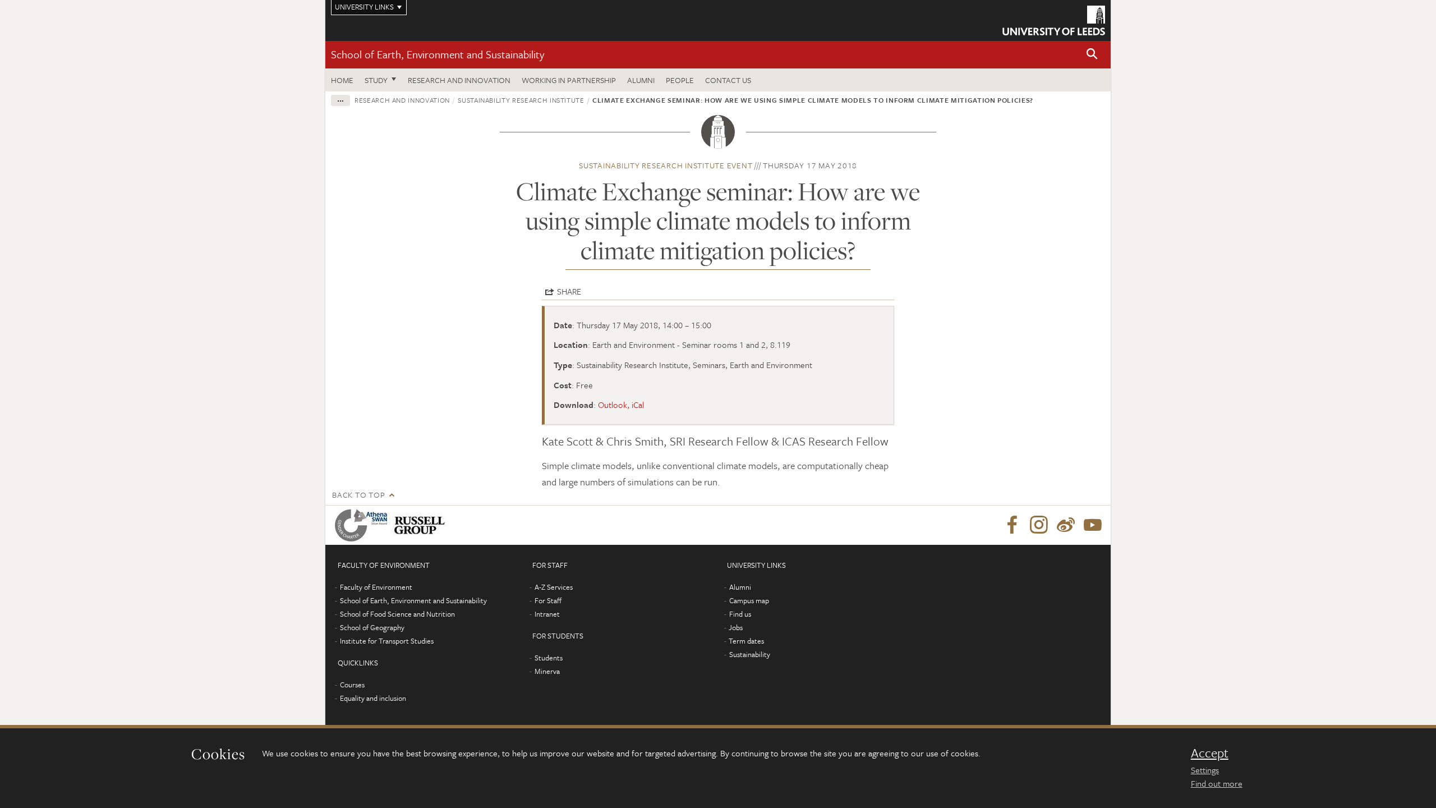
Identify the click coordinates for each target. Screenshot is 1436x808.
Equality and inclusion (373, 698)
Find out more (1216, 783)
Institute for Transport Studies (387, 640)
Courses (352, 684)
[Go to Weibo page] (1066, 525)
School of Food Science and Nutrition (397, 613)
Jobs (736, 627)
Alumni (641, 80)
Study (376, 80)
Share (569, 291)
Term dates (746, 640)
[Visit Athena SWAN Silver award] (363, 525)
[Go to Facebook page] (1012, 525)
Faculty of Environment (376, 587)
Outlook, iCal (621, 404)
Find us (740, 613)
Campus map (749, 600)
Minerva (547, 671)
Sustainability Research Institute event (665, 165)
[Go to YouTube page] (1093, 525)
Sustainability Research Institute (521, 100)
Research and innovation (459, 80)
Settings (1205, 770)
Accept (1209, 753)
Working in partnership (569, 80)
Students (549, 657)
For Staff (548, 600)
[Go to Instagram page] (1039, 525)
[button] (1092, 54)
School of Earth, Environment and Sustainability (437, 54)
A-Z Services (554, 587)
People (680, 80)
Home (342, 80)
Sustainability (749, 654)
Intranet (547, 613)
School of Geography (372, 627)
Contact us (728, 80)
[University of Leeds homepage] (1053, 20)
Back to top (358, 495)
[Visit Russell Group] (421, 525)
